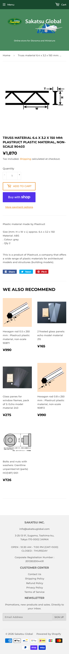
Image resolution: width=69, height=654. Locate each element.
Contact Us (34, 574)
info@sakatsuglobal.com (34, 528)
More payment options (19, 207)
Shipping (25, 158)
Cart (63, 4)
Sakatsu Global (24, 633)
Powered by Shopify (48, 633)
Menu (10, 4)
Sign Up (59, 617)
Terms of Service (34, 591)
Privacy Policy (34, 587)
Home (6, 55)
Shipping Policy (34, 578)
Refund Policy (34, 583)
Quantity (8, 168)
